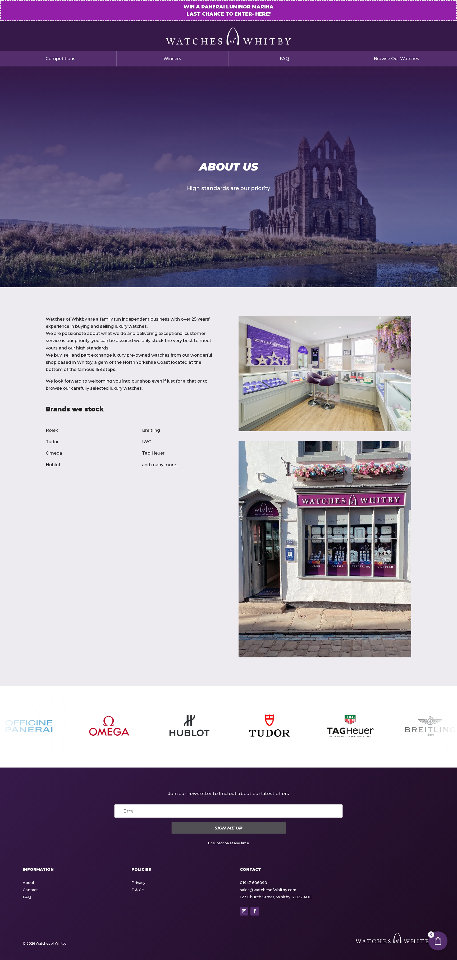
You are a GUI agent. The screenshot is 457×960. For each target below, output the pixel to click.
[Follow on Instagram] (244, 911)
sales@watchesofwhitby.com (268, 889)
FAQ (284, 58)
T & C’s (137, 889)
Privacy (138, 882)
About (28, 882)
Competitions (60, 58)
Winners (172, 58)
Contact (30, 889)
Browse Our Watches (396, 58)
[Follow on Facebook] (254, 911)
